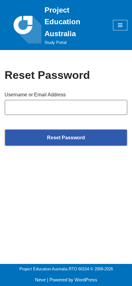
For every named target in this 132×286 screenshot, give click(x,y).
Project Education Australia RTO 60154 (54, 269)
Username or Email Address (35, 94)
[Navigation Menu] (120, 25)
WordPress (86, 279)
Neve (40, 279)
